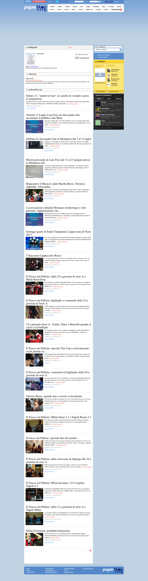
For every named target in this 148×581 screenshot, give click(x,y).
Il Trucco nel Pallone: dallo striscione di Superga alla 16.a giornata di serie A (58, 460)
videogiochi (114, 74)
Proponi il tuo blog (103, 57)
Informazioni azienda (51, 572)
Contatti (28, 570)
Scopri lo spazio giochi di (104, 128)
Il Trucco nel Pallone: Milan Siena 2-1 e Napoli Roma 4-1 (58, 417)
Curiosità (111, 6)
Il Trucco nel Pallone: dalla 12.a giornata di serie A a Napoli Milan (55, 508)
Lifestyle (98, 9)
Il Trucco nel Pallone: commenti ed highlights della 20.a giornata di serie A (57, 373)
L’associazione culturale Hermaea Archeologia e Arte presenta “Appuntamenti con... (56, 209)
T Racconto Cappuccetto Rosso (43, 255)
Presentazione (49, 568)
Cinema (67, 6)
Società (52, 6)
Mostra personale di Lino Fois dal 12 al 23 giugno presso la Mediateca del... (58, 161)
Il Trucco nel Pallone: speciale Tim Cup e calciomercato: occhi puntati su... (58, 349)
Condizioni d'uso (49, 570)
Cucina (66, 9)
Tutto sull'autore (100, 91)
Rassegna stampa (69, 568)
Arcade (99, 98)
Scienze (81, 9)
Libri (81, 6)
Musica (75, 6)
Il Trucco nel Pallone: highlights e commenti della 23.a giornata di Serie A (57, 301)
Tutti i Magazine (115, 9)
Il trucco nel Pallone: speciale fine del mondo (51, 438)
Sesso (59, 9)
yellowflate (114, 83)
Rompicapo (119, 98)
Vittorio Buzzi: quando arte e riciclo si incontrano (54, 396)
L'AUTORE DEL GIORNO (99, 66)
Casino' (109, 98)
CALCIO (28, 108)
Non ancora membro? (104, 55)
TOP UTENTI (111, 65)
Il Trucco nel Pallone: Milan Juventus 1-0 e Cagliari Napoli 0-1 (55, 484)
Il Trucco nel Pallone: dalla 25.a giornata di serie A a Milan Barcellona (55, 277)
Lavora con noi (30, 572)
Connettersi (109, 1)
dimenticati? (116, 1)
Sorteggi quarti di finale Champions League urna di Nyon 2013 (58, 233)
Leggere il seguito (73, 103)
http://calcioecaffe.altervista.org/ (34, 80)
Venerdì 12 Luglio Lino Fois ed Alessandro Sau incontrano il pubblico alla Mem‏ (53, 116)
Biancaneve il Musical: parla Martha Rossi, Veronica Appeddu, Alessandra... (55, 185)
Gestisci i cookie (68, 572)
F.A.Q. (66, 570)
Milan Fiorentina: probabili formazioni (48, 531)
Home (28, 1)
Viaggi (88, 6)
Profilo (70, 47)
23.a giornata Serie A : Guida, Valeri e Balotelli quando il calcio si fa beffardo (58, 325)
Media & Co (89, 9)
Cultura (60, 6)
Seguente (91, 551)
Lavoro (106, 9)
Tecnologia (96, 6)
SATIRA (47, 449)
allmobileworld (115, 69)
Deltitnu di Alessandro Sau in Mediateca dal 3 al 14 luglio (59, 139)
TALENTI (51, 449)
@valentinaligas (34, 66)
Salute (73, 9)
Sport (103, 6)
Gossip (119, 6)
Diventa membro (113, 91)
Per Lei (52, 9)
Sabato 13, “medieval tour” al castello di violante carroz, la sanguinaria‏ (57, 97)
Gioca (112, 105)
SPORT (33, 108)
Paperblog (35, 8)
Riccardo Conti (115, 79)
